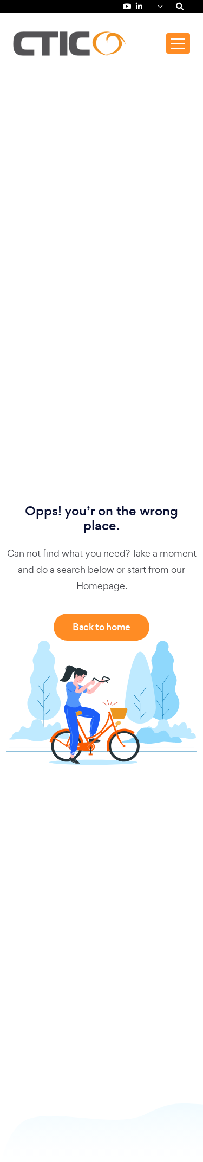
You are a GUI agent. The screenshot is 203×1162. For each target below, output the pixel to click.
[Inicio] (69, 43)
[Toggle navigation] (178, 43)
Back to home (101, 627)
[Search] (180, 6)
